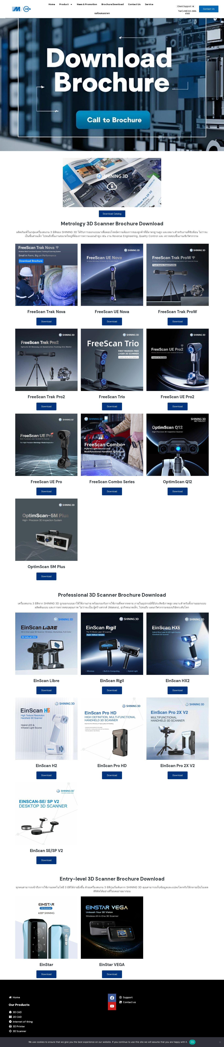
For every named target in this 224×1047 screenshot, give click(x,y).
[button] (208, 9)
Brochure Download (113, 4)
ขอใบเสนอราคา (102, 13)
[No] (220, 1042)
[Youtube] (112, 1006)
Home (52, 4)
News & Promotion (87, 4)
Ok (192, 1042)
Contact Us (134, 4)
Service (149, 4)
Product (64, 4)
